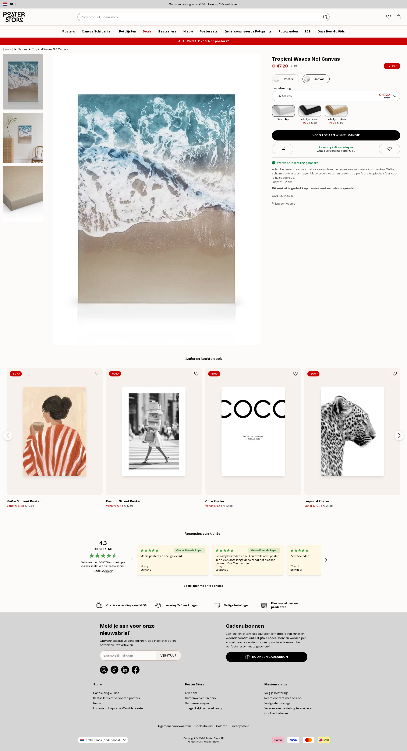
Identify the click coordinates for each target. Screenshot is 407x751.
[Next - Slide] (403, 114)
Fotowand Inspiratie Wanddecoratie (118, 708)
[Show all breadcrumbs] (8, 49)
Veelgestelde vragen (278, 703)
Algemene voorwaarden (174, 726)
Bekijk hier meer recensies (203, 586)
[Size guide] (282, 149)
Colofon (221, 726)
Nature (22, 49)
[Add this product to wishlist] (389, 149)
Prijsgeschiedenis (283, 203)
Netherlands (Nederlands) (103, 740)
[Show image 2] (23, 138)
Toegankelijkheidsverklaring (203, 708)
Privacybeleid (240, 726)
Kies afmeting (281, 88)
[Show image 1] (23, 81)
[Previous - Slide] (268, 114)
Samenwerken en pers (200, 698)
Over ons (191, 693)
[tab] (388, 17)
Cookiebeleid (203, 726)
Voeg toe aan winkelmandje (336, 135)
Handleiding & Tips (106, 693)
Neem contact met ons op (283, 698)
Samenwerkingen (197, 703)
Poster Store (213, 738)
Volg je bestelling (276, 693)
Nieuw (97, 703)
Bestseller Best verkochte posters (116, 698)
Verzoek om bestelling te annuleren (288, 708)
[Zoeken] (326, 17)
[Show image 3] (23, 194)
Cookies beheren (276, 713)
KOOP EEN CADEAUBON (270, 657)
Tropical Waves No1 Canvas (50, 49)
